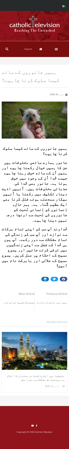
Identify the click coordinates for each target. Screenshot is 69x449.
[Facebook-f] (36, 426)
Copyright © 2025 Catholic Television (34, 432)
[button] (56, 49)
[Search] (6, 49)
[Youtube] (32, 426)
